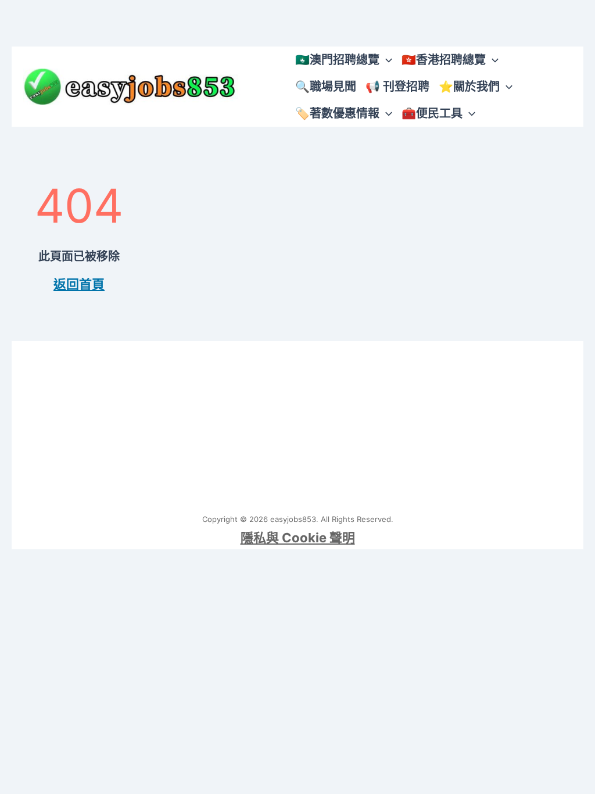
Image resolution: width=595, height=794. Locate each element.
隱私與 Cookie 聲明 (298, 537)
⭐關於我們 (469, 87)
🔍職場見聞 (325, 87)
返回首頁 (79, 284)
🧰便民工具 (432, 113)
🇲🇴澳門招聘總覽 (337, 60)
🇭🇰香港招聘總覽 (444, 60)
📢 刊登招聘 (397, 87)
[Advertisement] (297, 422)
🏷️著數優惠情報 (337, 113)
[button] (385, 60)
